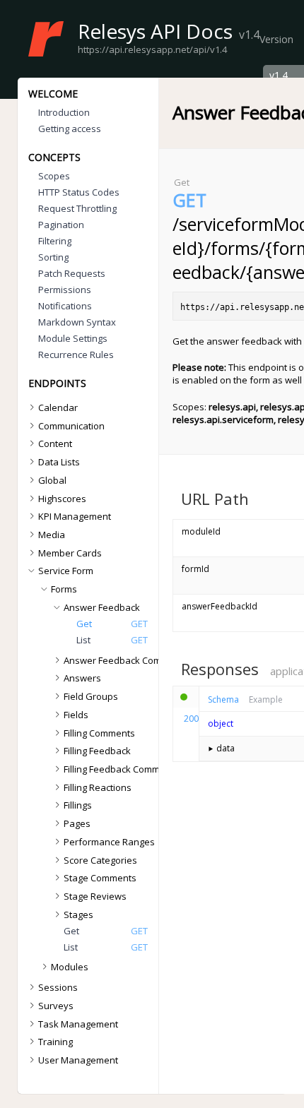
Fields (76, 714)
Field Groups (91, 696)
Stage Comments (100, 877)
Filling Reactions (97, 787)
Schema (223, 700)
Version (276, 39)
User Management (78, 1060)
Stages (78, 914)
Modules (69, 966)
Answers (82, 678)
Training (55, 1041)
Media (51, 534)
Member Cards (70, 553)
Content (55, 443)
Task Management (78, 1024)
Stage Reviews (95, 896)
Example (266, 700)
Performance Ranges (109, 841)
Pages (77, 823)
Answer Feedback (102, 607)
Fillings (78, 805)
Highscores (62, 498)
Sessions (58, 987)
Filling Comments (99, 733)
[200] (186, 697)
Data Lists (59, 461)
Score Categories (100, 860)
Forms (64, 589)
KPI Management (74, 516)
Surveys (56, 1005)
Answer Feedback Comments (126, 660)
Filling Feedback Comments (121, 769)
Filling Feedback (97, 750)
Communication (71, 425)
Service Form (65, 570)
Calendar (58, 407)
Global (52, 480)
